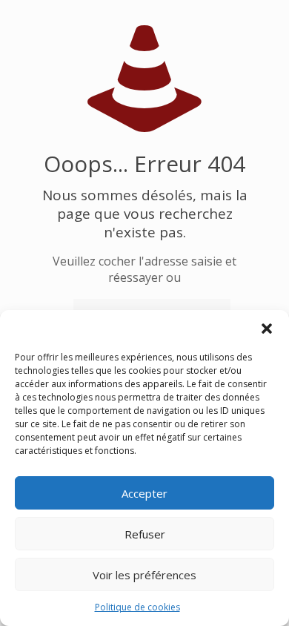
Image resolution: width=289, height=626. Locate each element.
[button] (266, 328)
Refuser (144, 534)
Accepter (144, 493)
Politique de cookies (137, 607)
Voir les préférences (144, 574)
